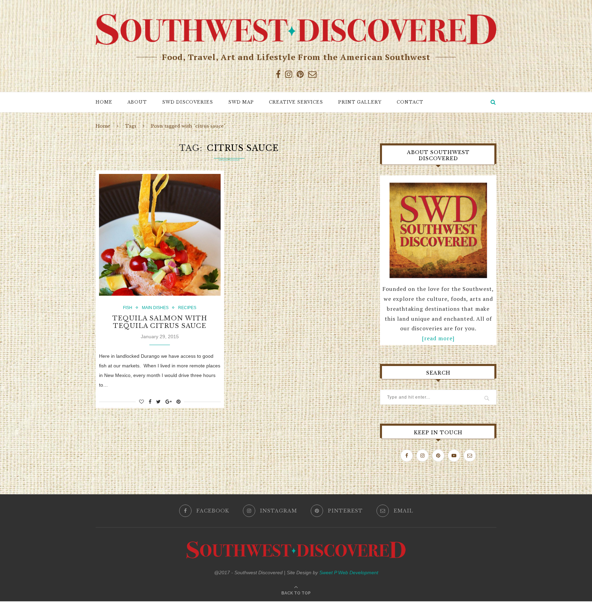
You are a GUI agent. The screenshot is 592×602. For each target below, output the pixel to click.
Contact (410, 102)
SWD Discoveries (187, 102)
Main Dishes (155, 307)
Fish (127, 307)
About (137, 102)
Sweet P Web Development (348, 572)
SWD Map (241, 102)
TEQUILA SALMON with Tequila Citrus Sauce (159, 322)
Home (104, 102)
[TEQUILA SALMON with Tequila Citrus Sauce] (160, 235)
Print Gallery (360, 102)
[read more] (438, 338)
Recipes (187, 307)
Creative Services (296, 102)
